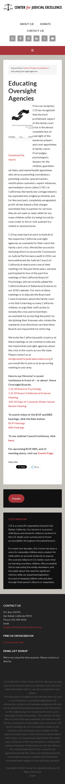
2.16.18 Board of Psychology (24, 388)
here (11, 440)
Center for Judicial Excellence (32, 11)
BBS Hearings (16, 427)
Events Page (45, 453)
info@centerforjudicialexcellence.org (22, 627)
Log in (33, 775)
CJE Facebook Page (13, 642)
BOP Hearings (16, 423)
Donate (16, 498)
